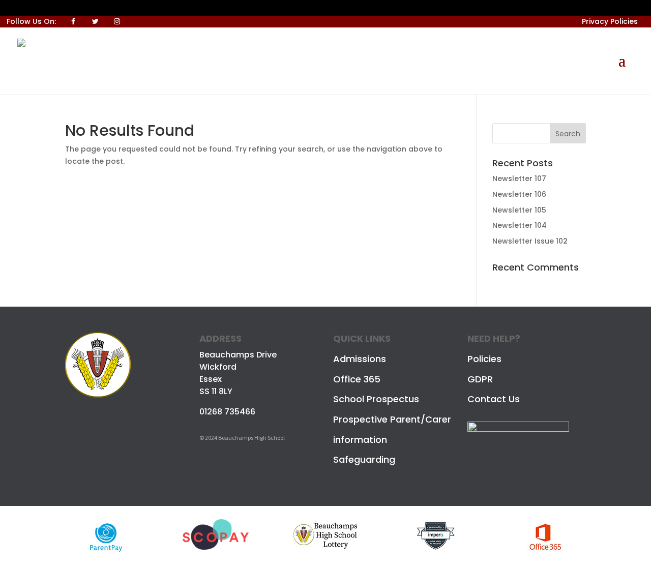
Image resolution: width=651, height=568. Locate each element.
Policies (484, 358)
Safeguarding (364, 459)
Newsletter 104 (519, 225)
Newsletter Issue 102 (530, 241)
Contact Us (493, 399)
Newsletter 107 (519, 178)
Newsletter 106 (519, 194)
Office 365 (356, 379)
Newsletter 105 (519, 210)
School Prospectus (376, 399)
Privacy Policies (610, 21)
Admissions (359, 358)
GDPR (480, 379)
